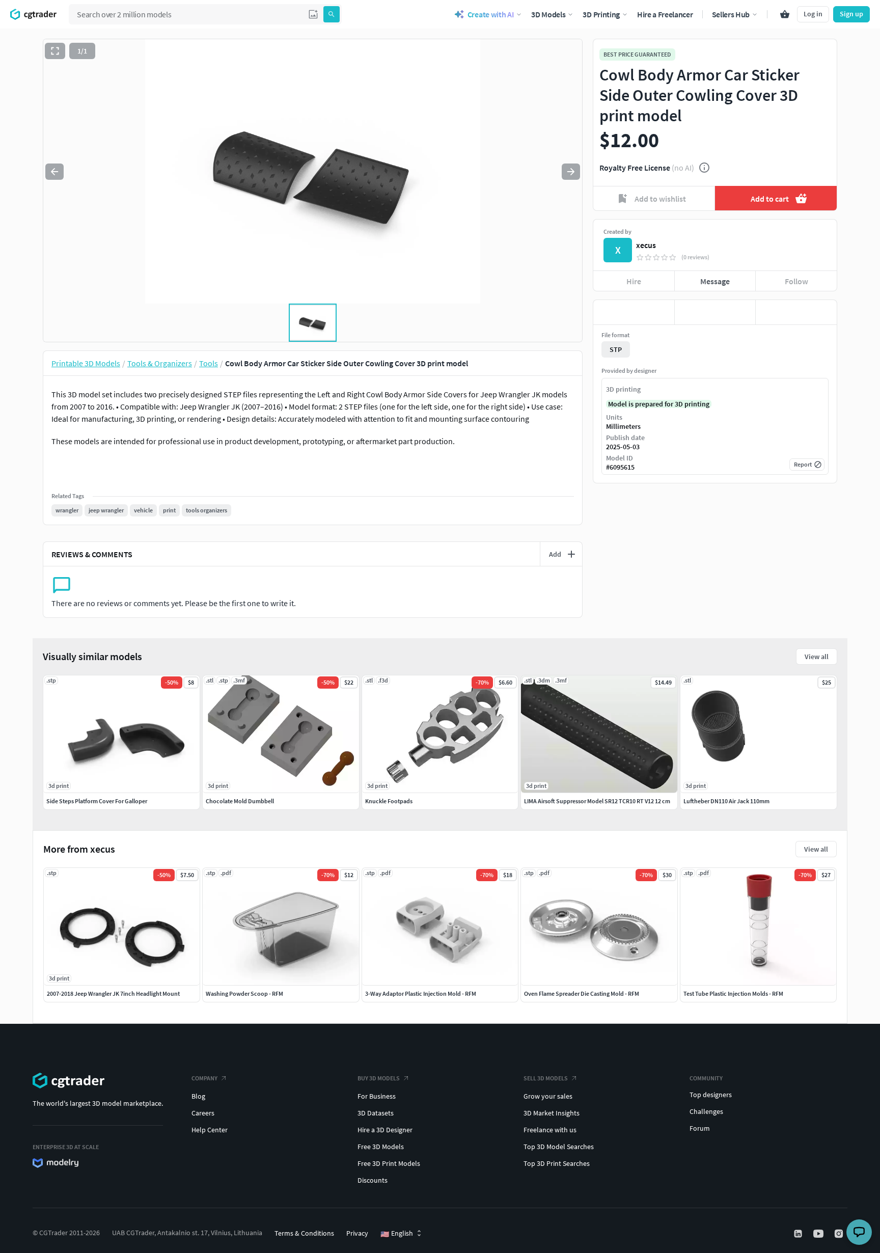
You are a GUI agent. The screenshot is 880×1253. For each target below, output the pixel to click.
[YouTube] (819, 1233)
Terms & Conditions (304, 1233)
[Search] (331, 14)
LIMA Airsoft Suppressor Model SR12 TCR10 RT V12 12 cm (597, 801)
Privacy (357, 1233)
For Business (377, 1096)
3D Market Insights (552, 1113)
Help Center (209, 1129)
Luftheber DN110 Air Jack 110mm (726, 801)
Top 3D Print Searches (557, 1163)
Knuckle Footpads (389, 801)
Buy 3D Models (379, 1078)
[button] (313, 14)
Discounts (373, 1180)
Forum (700, 1128)
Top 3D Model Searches (559, 1146)
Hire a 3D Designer (385, 1129)
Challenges (706, 1111)
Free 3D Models (381, 1146)
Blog (198, 1096)
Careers (202, 1113)
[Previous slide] (54, 172)
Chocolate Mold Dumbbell (240, 801)
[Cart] (785, 14)
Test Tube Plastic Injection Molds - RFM (733, 993)
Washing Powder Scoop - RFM (244, 993)
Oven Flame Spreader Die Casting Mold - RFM (581, 993)
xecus (646, 245)
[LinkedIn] (799, 1233)
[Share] (796, 312)
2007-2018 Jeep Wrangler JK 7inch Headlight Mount (113, 993)
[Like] (633, 312)
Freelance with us (550, 1129)
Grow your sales (548, 1096)
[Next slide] (571, 172)
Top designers (711, 1094)
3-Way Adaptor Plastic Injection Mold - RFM (420, 993)
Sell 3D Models (546, 1078)
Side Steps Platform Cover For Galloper (96, 801)
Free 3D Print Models (389, 1163)
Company (204, 1078)
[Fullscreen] (55, 51)
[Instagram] (839, 1233)
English (396, 1234)
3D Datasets (376, 1113)
